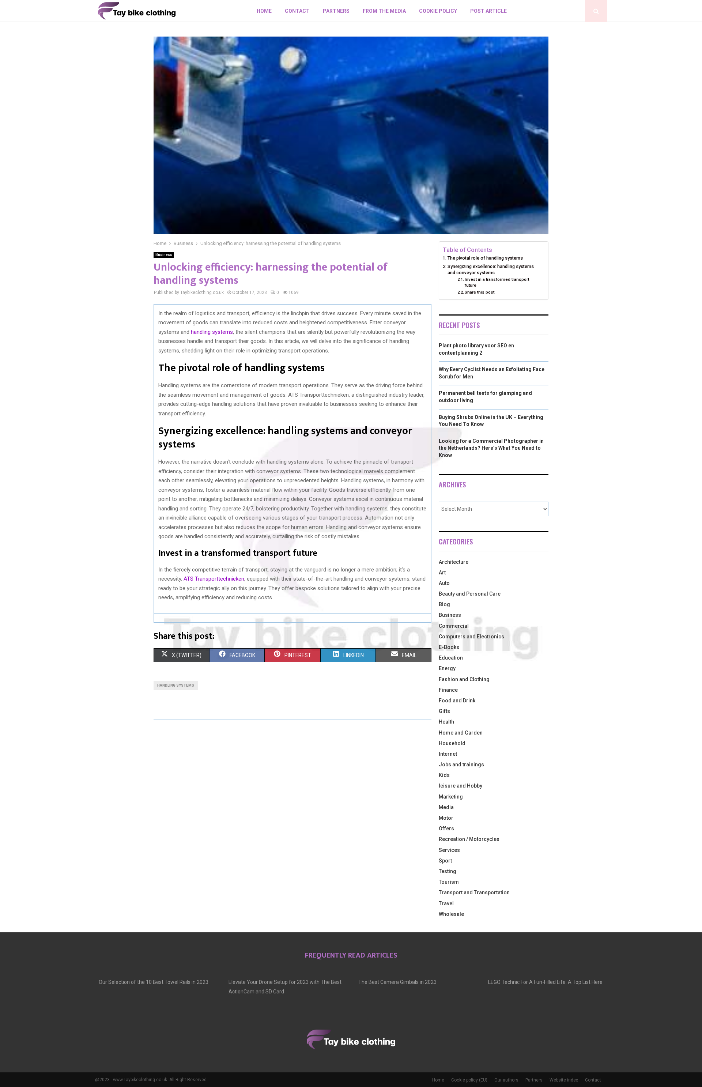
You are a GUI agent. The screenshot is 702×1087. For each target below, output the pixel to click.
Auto (444, 583)
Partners (336, 11)
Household (452, 743)
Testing (447, 871)
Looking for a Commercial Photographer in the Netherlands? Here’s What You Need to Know (491, 448)
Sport (445, 861)
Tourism (449, 882)
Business (163, 255)
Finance (448, 690)
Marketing (451, 797)
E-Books (449, 647)
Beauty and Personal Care (470, 594)
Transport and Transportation (474, 892)
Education (451, 658)
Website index (564, 1080)
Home (264, 11)
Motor (446, 818)
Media (446, 807)
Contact (297, 11)
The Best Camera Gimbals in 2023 (397, 982)
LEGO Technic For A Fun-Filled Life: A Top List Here (545, 982)
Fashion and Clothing (464, 679)
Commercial (454, 626)
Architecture (453, 562)
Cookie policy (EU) (469, 1080)
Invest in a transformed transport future (497, 282)
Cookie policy (438, 11)
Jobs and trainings (461, 764)
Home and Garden (461, 733)
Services (449, 850)
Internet (448, 754)
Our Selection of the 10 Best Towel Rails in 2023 (153, 982)
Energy (447, 668)
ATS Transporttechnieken (214, 578)
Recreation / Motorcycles (469, 839)
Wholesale (451, 914)
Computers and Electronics (471, 636)
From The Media (384, 11)
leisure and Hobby (460, 786)
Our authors (506, 1080)
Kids (444, 775)
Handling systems (175, 685)
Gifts (444, 711)
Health (446, 722)
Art (442, 572)
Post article (488, 11)
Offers (446, 828)
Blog (444, 604)
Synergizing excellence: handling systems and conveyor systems (491, 270)
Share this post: (480, 292)
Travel (446, 903)
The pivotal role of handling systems (485, 258)
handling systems (212, 332)
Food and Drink (457, 700)
